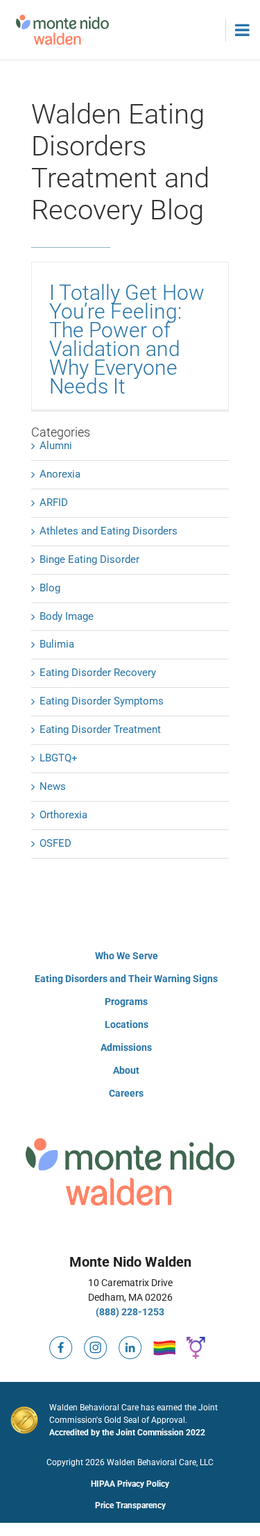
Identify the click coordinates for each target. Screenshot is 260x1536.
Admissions (126, 1047)
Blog (50, 588)
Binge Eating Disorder (89, 559)
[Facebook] (61, 1341)
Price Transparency (130, 1505)
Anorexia (60, 474)
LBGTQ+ (59, 758)
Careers (126, 1093)
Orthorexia (63, 815)
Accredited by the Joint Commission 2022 (127, 1432)
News (53, 786)
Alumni (56, 445)
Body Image (67, 616)
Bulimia (57, 644)
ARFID (54, 502)
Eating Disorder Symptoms (102, 701)
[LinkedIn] (130, 1341)
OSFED (55, 843)
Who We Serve (126, 955)
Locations (126, 1024)
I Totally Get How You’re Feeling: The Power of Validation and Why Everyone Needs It (127, 339)
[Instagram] (95, 1341)
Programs (126, 1001)
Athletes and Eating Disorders (108, 531)
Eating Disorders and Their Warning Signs (126, 978)
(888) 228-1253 (130, 1311)
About (126, 1070)
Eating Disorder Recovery (98, 672)
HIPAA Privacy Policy (130, 1484)
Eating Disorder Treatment (100, 729)
